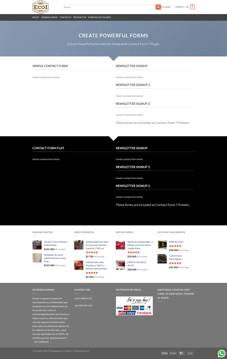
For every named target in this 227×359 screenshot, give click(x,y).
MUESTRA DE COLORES (99, 17)
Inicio (35, 17)
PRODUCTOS (79, 17)
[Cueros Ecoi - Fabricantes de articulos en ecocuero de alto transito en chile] (45, 7)
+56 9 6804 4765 (83, 298)
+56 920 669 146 (83, 305)
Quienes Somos (49, 17)
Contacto (65, 17)
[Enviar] (158, 7)
